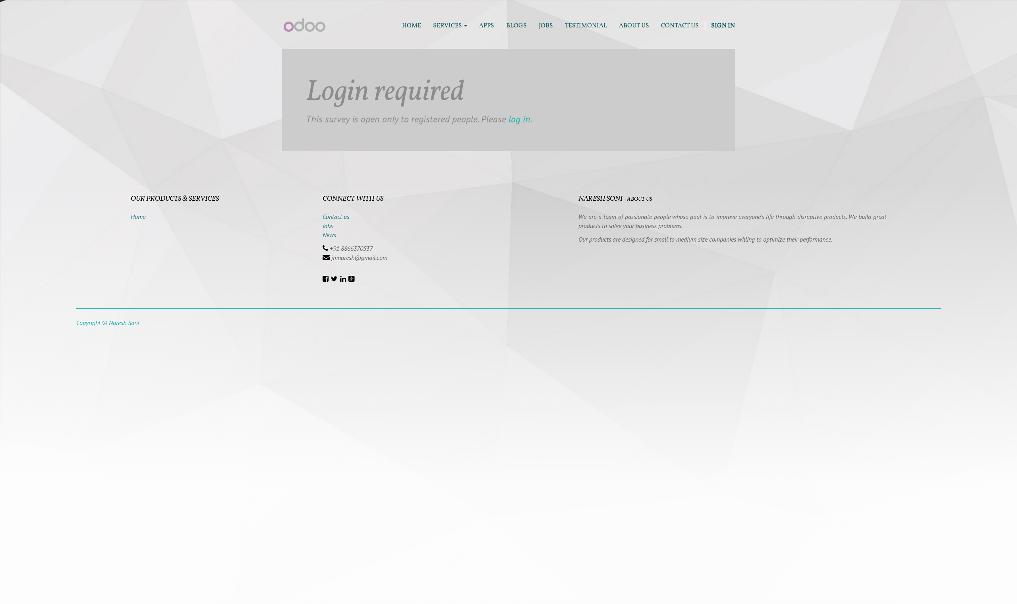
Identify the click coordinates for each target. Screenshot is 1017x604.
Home (138, 217)
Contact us (336, 217)
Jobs (328, 226)
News (329, 235)
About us (639, 199)
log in (519, 119)
